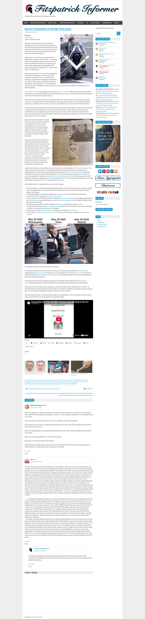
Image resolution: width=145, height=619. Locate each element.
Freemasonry (68, 381)
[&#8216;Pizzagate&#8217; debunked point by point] (35, 367)
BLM (56, 381)
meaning (41, 150)
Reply (26, 453)
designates (28, 156)
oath (39, 383)
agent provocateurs (40, 273)
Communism (40, 388)
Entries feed (101, 222)
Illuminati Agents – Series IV (55, 373)
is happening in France (42, 212)
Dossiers (81, 23)
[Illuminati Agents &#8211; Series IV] (58, 367)
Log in (99, 220)
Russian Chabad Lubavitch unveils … (107, 65)
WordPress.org (102, 226)
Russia (57, 388)
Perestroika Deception (37, 23)
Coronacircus (28, 37)
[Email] (112, 171)
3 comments (89, 388)
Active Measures (33, 381)
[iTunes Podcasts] (104, 171)
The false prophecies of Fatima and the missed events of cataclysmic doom (107, 91)
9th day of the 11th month (73, 172)
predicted (38, 45)
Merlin (40, 617)
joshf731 (102, 49)
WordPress (33, 617)
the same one (65, 198)
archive (71, 176)
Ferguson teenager (34, 200)
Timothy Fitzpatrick (40, 548)
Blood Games (95, 23)
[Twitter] (100, 171)
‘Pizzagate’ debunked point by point (34, 373)
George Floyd (84, 381)
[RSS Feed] (116, 171)
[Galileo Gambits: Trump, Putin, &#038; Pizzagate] (81, 367)
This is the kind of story (32, 91)
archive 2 (65, 91)
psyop (53, 388)
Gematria (76, 381)
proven (55, 273)
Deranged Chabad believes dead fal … (107, 42)
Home (25, 23)
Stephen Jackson (54, 383)
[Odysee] (108, 171)
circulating (44, 210)
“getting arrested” (42, 275)
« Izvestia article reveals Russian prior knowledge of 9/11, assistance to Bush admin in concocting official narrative (58, 393)
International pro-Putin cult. (105, 59)
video (55, 212)
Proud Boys (45, 383)
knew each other (51, 196)
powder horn (62, 194)
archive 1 (59, 91)
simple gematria (83, 168)
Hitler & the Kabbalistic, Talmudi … (106, 53)
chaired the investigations (65, 200)
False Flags (48, 388)
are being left (82, 271)
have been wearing (60, 204)
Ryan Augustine (103, 43)
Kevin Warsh (102, 76)
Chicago (61, 381)
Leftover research (103, 48)
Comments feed (102, 224)
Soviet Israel (52, 23)
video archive (72, 210)
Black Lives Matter (48, 381)
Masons (34, 383)
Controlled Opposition (67, 23)
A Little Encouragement (104, 71)
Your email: (98, 202)
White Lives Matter (71, 383)
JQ (87, 23)
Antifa (40, 381)
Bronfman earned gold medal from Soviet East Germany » (76, 395)
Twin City (62, 383)
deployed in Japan (47, 206)
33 (26, 381)
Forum (116, 23)
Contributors (106, 23)
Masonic (27, 383)
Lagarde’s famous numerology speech (57, 176)
